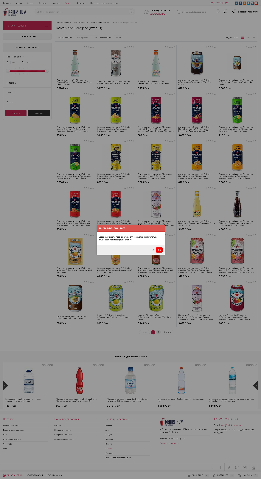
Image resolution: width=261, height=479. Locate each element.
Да (159, 250)
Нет (152, 250)
